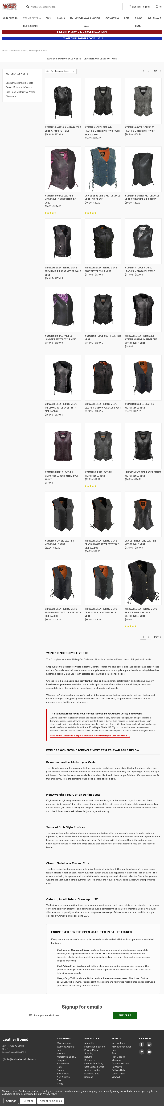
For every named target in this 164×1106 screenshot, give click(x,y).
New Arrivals (30, 26)
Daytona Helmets (120, 1063)
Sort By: (49, 71)
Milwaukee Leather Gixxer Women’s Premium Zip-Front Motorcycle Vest (141, 339)
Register (146, 6)
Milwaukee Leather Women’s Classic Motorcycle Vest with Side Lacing (102, 544)
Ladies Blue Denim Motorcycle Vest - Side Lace (102, 197)
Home (138, 26)
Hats (126, 18)
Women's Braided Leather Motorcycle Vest (139, 406)
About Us (89, 1043)
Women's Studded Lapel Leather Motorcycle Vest (140, 269)
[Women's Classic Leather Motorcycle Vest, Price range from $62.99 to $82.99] (63, 514)
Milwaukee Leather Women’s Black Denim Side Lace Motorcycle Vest (141, 612)
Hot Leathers (118, 1043)
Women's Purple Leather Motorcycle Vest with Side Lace (60, 199)
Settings (11, 1101)
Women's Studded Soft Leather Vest (103, 337)
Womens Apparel (32, 18)
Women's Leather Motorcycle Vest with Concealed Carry (142, 197)
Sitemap (88, 1077)
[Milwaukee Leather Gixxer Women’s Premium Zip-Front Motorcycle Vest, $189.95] (143, 309)
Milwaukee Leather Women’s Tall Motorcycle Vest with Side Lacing (61, 408)
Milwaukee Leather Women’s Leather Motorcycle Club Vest (103, 406)
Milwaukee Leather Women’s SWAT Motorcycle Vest (101, 269)
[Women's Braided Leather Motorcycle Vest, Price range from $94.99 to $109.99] (143, 377)
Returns (88, 1057)
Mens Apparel (10, 18)
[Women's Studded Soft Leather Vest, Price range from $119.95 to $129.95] (103, 309)
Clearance (11, 96)
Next (156, 70)
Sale (86, 26)
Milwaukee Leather (121, 1046)
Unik (114, 1050)
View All (116, 1077)
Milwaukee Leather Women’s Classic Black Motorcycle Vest (101, 612)
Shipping (88, 1053)
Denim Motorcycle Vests (19, 87)
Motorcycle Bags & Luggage (85, 18)
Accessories (112, 18)
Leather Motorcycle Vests (19, 82)
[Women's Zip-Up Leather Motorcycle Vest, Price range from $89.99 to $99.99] (103, 446)
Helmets (60, 18)
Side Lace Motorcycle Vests (20, 92)
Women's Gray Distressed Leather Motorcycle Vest (140, 129)
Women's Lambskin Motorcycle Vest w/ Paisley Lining (63, 129)
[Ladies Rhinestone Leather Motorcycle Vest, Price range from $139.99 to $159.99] (143, 514)
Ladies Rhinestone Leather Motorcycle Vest (140, 542)
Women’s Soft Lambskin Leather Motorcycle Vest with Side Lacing (102, 131)
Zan (114, 1053)
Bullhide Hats (118, 1070)
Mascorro (116, 1060)
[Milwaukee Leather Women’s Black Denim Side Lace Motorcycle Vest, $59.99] (143, 582)
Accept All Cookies (51, 1101)
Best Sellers (154, 18)
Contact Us (89, 1060)
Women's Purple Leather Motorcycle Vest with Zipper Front (61, 476)
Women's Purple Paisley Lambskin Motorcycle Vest (60, 337)
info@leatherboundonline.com (21, 1059)
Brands (139, 18)
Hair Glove (117, 1067)
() (160, 6)
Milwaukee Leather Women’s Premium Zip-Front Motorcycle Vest (63, 271)
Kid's (48, 18)
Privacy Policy (91, 1050)
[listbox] (65, 71)
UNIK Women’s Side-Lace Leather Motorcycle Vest (143, 474)
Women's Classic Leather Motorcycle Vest (59, 542)
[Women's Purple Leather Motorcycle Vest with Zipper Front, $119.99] (63, 446)
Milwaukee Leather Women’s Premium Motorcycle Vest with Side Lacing (63, 612)
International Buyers (94, 1046)
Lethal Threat (118, 1073)
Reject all (28, 1101)
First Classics (118, 1057)
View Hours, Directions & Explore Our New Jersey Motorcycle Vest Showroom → (90, 736)
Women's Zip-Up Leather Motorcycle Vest (98, 474)
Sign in (135, 6)
